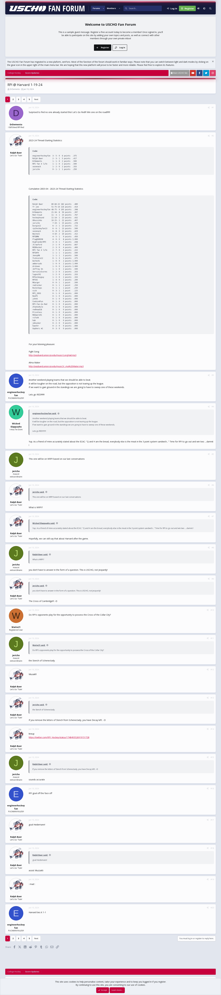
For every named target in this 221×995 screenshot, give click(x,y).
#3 (213, 375)
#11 (212, 638)
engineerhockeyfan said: (44, 413)
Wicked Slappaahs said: (43, 523)
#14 (212, 729)
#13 (212, 698)
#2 (213, 135)
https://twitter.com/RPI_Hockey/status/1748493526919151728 (59, 737)
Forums (96, 8)
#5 (213, 454)
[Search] (210, 8)
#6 (213, 485)
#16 (212, 788)
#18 (212, 848)
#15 (212, 757)
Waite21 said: (38, 645)
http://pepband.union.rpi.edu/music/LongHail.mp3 (52, 355)
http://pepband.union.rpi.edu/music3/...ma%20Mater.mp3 (56, 366)
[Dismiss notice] (212, 61)
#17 (212, 820)
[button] (103, 8)
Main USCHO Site (180, 73)
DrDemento (15, 89)
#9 (213, 579)
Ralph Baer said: (40, 554)
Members (111, 8)
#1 (213, 107)
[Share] (209, 107)
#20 (212, 907)
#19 (212, 879)
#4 (213, 406)
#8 (213, 547)
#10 (212, 610)
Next (36, 99)
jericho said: (38, 492)
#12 (212, 669)
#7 (213, 516)
